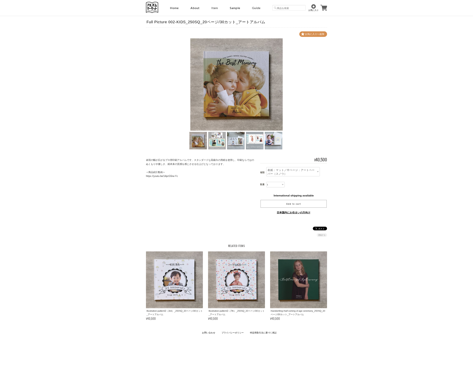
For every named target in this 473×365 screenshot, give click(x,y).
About (195, 8)
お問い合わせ (208, 332)
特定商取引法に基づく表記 (263, 332)
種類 (262, 172)
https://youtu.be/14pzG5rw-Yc (162, 176)
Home (174, 8)
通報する (322, 235)
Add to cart (293, 203)
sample (235, 8)
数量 (262, 184)
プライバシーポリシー (233, 332)
